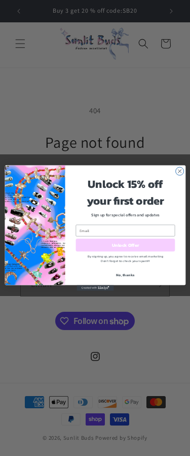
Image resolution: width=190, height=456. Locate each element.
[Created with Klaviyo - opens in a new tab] (95, 288)
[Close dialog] (179, 171)
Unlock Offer (125, 245)
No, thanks (125, 275)
